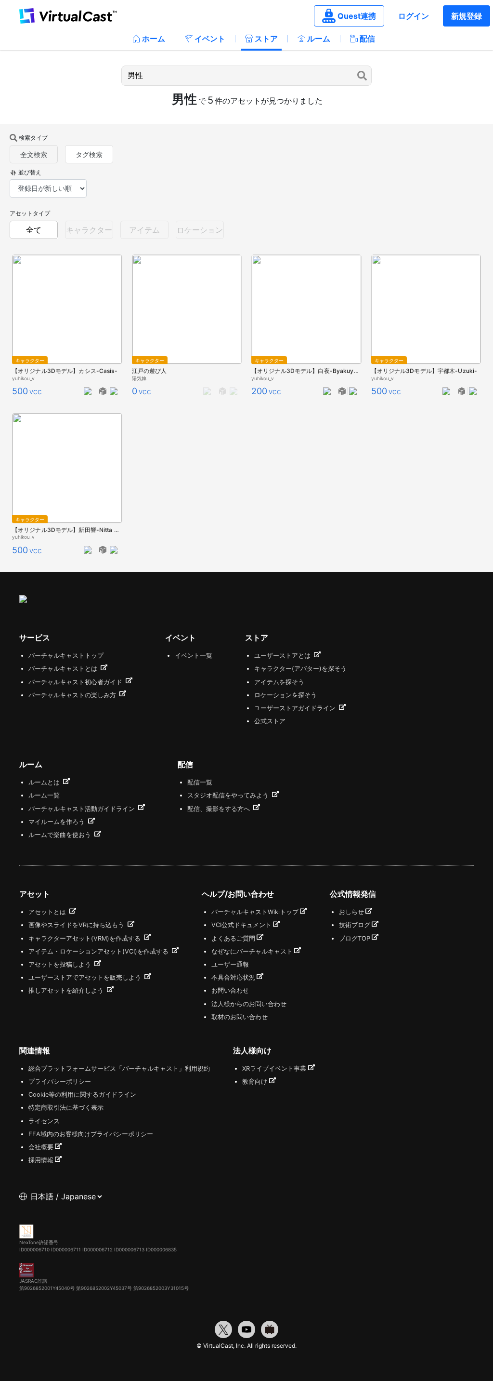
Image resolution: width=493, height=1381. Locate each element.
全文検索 (33, 154)
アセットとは (48, 912)
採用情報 (40, 1160)
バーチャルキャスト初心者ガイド (76, 682)
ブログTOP (354, 938)
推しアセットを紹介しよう (66, 990)
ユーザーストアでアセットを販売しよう (85, 977)
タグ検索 (89, 154)
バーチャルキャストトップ (66, 655)
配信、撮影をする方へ (219, 808)
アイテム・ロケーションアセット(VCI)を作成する (99, 951)
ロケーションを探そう (285, 695)
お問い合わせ (230, 990)
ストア (266, 38)
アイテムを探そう (279, 682)
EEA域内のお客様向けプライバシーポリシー (90, 1134)
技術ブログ (354, 925)
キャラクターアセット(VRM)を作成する (85, 938)
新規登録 (466, 16)
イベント (210, 38)
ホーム (153, 38)
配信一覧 (199, 782)
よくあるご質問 (233, 938)
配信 (367, 38)
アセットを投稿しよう (60, 964)
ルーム (318, 38)
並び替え (29, 172)
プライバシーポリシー (59, 1081)
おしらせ (351, 912)
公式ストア (269, 721)
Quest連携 (356, 16)
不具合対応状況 (233, 977)
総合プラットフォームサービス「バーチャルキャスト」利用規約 (119, 1068)
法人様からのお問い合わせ (248, 1004)
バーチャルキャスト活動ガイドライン (82, 808)
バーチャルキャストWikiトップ (254, 912)
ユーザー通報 (230, 964)
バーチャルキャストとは (63, 668)
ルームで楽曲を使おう (60, 834)
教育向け (254, 1081)
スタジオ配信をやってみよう (229, 795)
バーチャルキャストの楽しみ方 (73, 695)
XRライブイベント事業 (274, 1068)
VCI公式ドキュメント (241, 925)
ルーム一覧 (44, 795)
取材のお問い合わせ (239, 1017)
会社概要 (40, 1147)
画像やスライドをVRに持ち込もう (77, 925)
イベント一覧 (193, 655)
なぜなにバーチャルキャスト (252, 951)
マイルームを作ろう (57, 821)
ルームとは (45, 782)
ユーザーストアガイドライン (295, 708)
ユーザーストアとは (283, 655)
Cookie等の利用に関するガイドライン (82, 1094)
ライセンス (44, 1121)
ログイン (413, 16)
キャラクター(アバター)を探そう (300, 668)
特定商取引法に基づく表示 (66, 1107)
